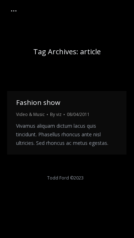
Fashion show (38, 102)
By (55, 114)
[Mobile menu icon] (14, 11)
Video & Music (30, 114)
